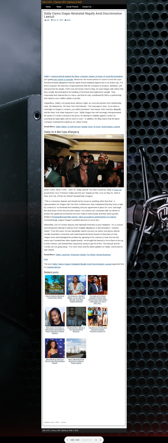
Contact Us (86, 7)
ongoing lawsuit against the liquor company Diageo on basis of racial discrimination (87, 76)
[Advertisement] (84, 49)
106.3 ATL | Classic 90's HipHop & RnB (62, 2)
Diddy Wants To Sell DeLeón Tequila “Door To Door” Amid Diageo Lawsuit (88, 126)
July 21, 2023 (58, 20)
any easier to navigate (63, 79)
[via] (46, 259)
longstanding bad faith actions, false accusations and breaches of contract (84, 217)
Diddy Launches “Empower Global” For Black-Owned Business (83, 254)
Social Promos (72, 7)
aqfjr (47, 20)
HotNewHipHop (54, 267)
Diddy (46, 76)
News (59, 7)
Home (48, 7)
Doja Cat (118, 190)
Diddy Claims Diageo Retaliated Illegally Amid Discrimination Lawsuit (83, 15)
